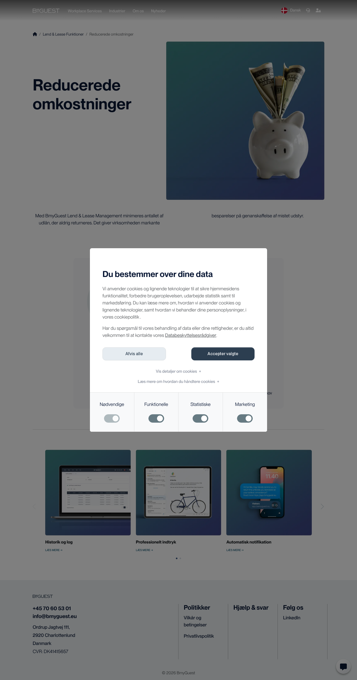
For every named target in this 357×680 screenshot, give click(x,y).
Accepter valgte (223, 353)
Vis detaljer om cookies (178, 371)
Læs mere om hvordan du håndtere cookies (178, 381)
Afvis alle (134, 353)
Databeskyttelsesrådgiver (190, 335)
